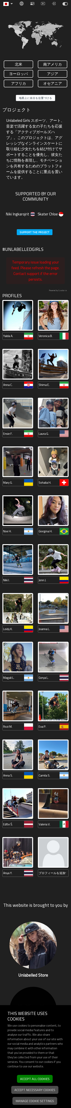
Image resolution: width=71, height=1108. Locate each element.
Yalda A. (8, 336)
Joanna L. (44, 629)
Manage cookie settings (35, 1101)
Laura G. (44, 433)
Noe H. (7, 531)
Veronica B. (45, 336)
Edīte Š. (8, 824)
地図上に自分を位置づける (35, 98)
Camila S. (44, 775)
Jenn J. (42, 580)
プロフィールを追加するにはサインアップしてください (52, 873)
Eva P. (42, 726)
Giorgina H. (45, 531)
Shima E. (44, 385)
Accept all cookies (35, 1079)
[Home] (65, 3)
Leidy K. (7, 629)
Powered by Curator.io (58, 290)
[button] (8, 4)
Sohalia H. (45, 482)
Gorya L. (44, 677)
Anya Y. (7, 873)
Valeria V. (44, 824)
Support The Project (35, 232)
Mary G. (7, 482)
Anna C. (7, 385)
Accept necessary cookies (34, 1090)
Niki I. (6, 580)
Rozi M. (7, 726)
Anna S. (8, 775)
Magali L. (8, 677)
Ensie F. (8, 433)
